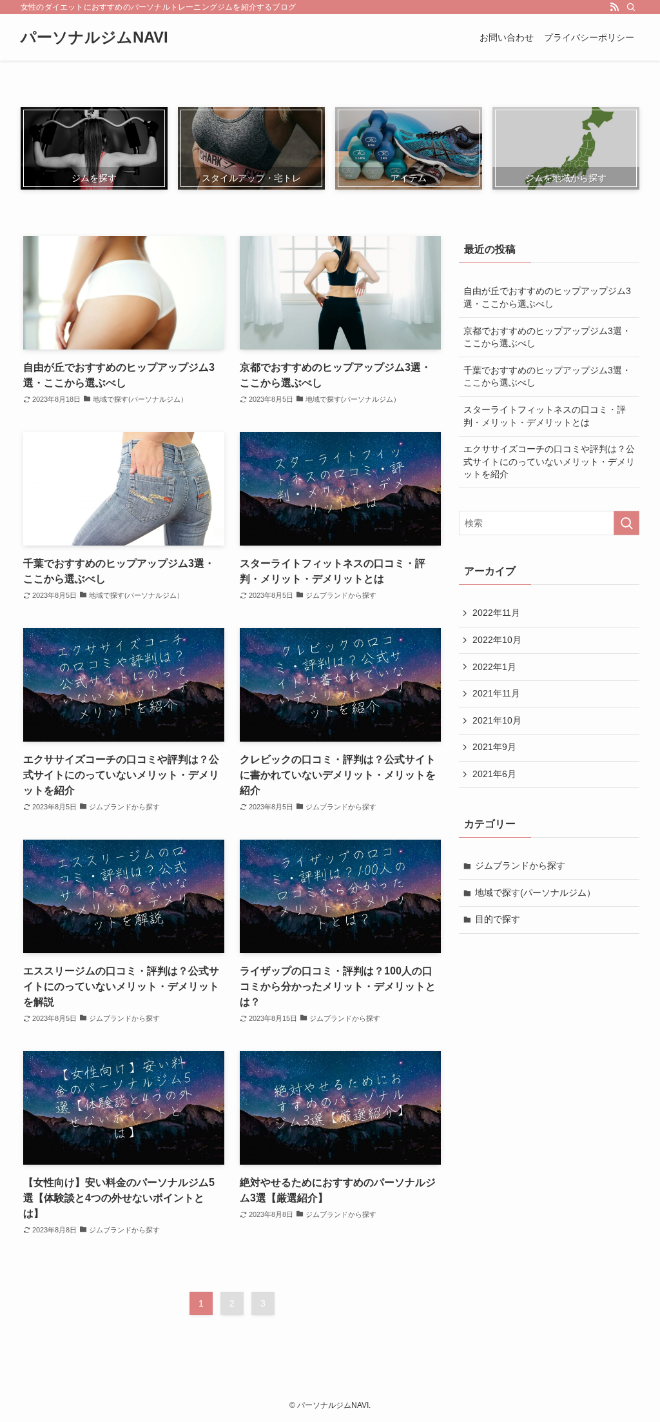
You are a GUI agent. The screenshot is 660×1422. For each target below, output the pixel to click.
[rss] (614, 7)
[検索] (631, 7)
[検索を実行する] (626, 523)
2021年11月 (496, 693)
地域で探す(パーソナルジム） (535, 892)
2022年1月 (494, 667)
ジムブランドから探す (520, 865)
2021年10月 (496, 720)
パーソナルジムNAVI (94, 37)
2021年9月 (494, 747)
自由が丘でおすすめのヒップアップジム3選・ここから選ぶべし (547, 297)
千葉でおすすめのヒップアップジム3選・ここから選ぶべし (547, 376)
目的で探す (497, 919)
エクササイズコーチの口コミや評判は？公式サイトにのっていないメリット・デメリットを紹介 (549, 461)
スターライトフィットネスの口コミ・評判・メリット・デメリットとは (544, 416)
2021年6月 (494, 774)
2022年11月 (496, 612)
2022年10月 (496, 640)
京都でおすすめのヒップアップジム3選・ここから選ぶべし (547, 337)
